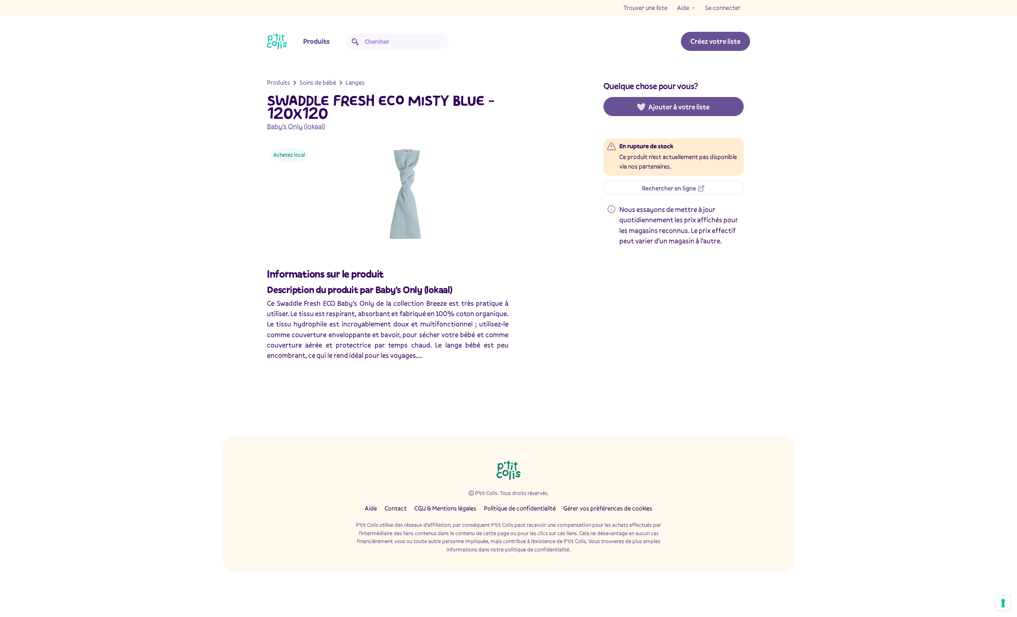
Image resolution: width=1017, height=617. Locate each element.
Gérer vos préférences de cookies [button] (607, 508)
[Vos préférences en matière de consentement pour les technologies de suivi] (1003, 603)
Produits (316, 41)
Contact (396, 508)
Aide (683, 8)
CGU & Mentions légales (445, 508)
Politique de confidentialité (520, 508)
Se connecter (723, 8)
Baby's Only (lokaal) (296, 126)
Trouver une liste (645, 8)
